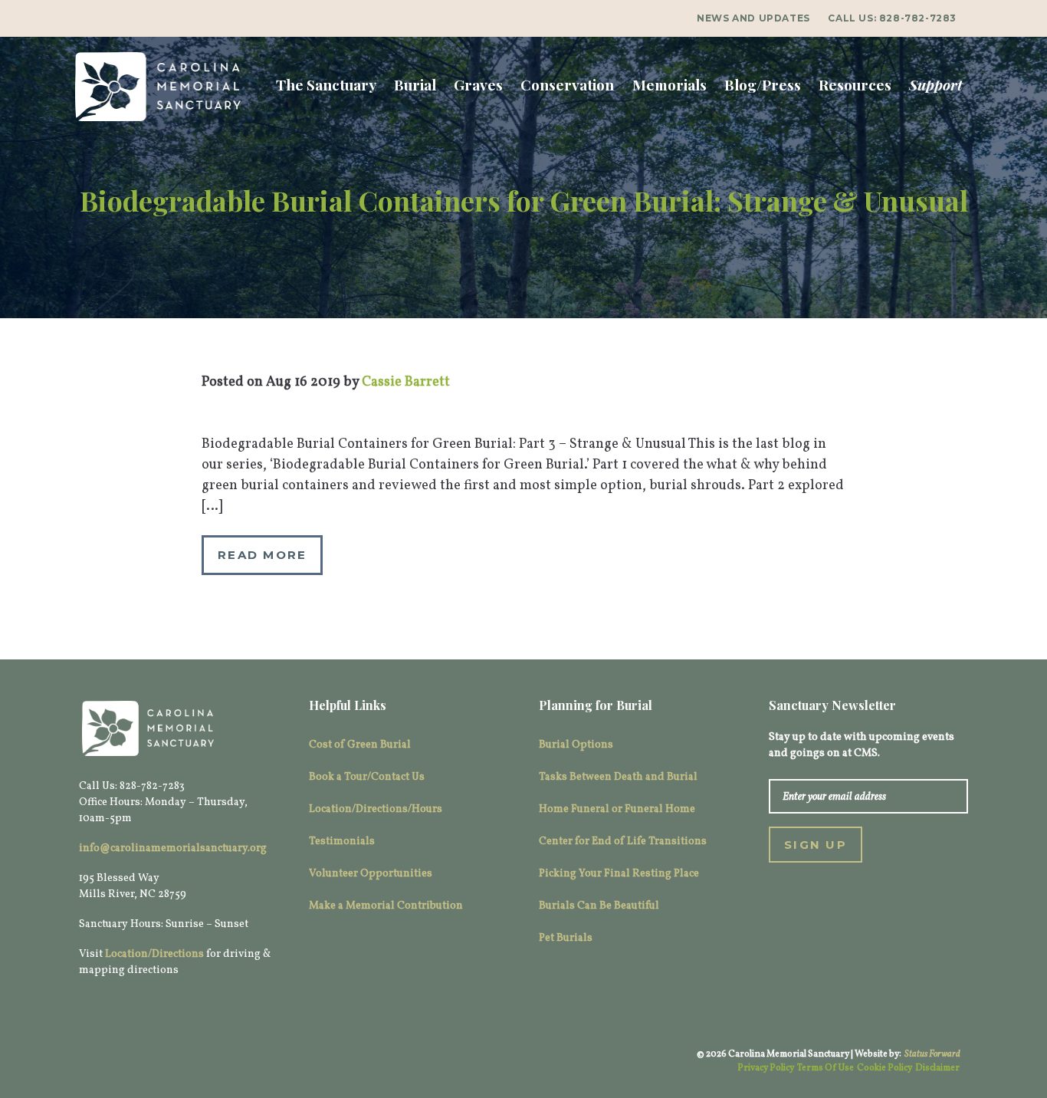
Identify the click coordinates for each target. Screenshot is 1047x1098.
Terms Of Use (825, 1068)
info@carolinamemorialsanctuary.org (173, 848)
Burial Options (576, 745)
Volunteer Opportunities (370, 873)
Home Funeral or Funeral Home (617, 809)
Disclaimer (937, 1068)
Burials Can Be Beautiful (599, 906)
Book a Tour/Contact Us (367, 777)
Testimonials (342, 841)
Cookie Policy (884, 1068)
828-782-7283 (918, 18)
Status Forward (932, 1054)
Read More (262, 554)
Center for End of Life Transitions (623, 841)
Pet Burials (565, 938)
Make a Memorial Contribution (386, 906)
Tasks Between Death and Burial (618, 777)
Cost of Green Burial (360, 745)
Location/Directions (154, 954)
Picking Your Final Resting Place (619, 873)
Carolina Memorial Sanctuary (158, 86)
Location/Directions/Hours (375, 809)
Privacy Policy (765, 1068)
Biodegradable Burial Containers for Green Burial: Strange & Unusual (524, 200)
